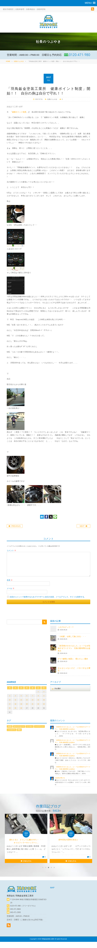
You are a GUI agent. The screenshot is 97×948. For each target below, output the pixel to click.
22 (38, 704)
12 (21, 700)
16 (44, 700)
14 (32, 700)
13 (27, 700)
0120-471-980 (15, 906)
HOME (8, 61)
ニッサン (29, 726)
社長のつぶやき (19, 61)
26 (21, 708)
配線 (19, 730)
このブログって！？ (66, 627)
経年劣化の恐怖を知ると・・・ (71, 840)
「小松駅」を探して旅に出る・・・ (72, 636)
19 (21, 704)
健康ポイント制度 (19, 112)
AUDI (9, 726)
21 (32, 704)
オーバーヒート (19, 726)
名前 (10, 580)
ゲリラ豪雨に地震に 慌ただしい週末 (73, 659)
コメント (11, 550)
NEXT (82, 526)
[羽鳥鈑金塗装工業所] (48, 22)
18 (15, 704)
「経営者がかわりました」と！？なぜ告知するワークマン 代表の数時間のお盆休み (74, 648)
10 (9, 700)
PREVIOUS (16, 526)
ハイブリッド (39, 726)
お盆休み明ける (60, 778)
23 (44, 704)
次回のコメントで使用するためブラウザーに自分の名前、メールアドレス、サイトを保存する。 (48, 597)
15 (38, 700)
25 (15, 708)
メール (10, 588)
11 (15, 700)
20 (27, 704)
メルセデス (11, 730)
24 (9, 708)
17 (9, 704)
